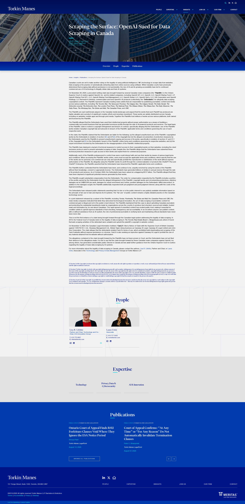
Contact (233, 10)
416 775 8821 (76, 337)
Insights (186, 10)
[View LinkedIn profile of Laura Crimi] (110, 341)
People (159, 10)
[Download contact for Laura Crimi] (107, 341)
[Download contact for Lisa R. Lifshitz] (71, 343)
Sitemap (36, 495)
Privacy (28, 495)
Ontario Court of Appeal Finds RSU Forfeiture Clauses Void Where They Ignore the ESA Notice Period (92, 431)
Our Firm (217, 10)
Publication (73, 423)
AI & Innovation (136, 384)
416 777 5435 (113, 336)
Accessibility (19, 495)
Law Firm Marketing (13, 502)
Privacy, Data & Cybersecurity (108, 384)
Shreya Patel (73, 440)
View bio (85, 322)
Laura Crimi (84, 41)
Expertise (170, 10)
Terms (10, 495)
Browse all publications (84, 458)
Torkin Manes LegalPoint (89, 19)
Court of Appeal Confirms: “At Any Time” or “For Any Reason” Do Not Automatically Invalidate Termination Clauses (148, 433)
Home (70, 77)
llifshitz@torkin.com (77, 339)
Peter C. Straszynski (131, 443)
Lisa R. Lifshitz (74, 41)
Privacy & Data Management (109, 251)
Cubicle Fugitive (25, 502)
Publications (137, 66)
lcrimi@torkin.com (114, 338)
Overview (106, 66)
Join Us (202, 10)
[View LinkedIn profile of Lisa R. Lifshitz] (74, 343)
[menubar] (196, 9)
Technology (90, 251)
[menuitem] (161, 9)
